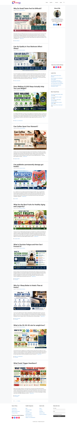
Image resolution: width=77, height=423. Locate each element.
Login (61, 2)
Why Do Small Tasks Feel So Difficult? (28, 8)
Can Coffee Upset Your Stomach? (26, 126)
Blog (26, 408)
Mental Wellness (17, 40)
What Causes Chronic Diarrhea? (56, 104)
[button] (64, 2)
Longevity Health (17, 238)
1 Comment (16, 279)
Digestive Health (17, 158)
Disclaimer (41, 411)
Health (51, 2)
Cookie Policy (14, 408)
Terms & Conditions (42, 414)
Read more (22, 38)
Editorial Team (42, 412)
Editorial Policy (14, 409)
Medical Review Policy (16, 411)
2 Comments (16, 396)
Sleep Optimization (17, 80)
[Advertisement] (57, 45)
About (47, 2)
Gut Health (16, 198)
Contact (56, 2)
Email (54, 411)
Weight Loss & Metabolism (19, 120)
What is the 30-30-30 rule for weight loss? (29, 325)
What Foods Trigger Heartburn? (25, 363)
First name (54, 408)
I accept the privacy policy (58, 414)
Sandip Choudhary (57, 18)
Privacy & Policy (15, 412)
